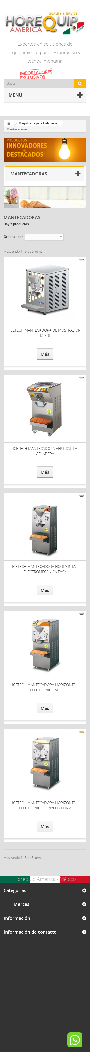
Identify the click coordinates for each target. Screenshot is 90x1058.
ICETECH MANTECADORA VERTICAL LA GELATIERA (45, 451)
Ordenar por (13, 236)
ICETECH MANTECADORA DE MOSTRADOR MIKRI (44, 333)
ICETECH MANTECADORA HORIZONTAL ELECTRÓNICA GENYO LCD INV (45, 805)
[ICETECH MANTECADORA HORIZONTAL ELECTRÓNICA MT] (45, 644)
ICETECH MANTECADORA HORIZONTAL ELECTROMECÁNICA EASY (45, 569)
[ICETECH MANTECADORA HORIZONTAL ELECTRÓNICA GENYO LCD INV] (45, 763)
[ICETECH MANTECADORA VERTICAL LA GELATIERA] (45, 408)
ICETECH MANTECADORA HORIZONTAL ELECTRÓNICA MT (45, 687)
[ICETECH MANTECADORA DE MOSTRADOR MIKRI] (45, 290)
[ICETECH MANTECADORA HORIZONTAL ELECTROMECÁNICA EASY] (45, 526)
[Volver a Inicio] (9, 123)
